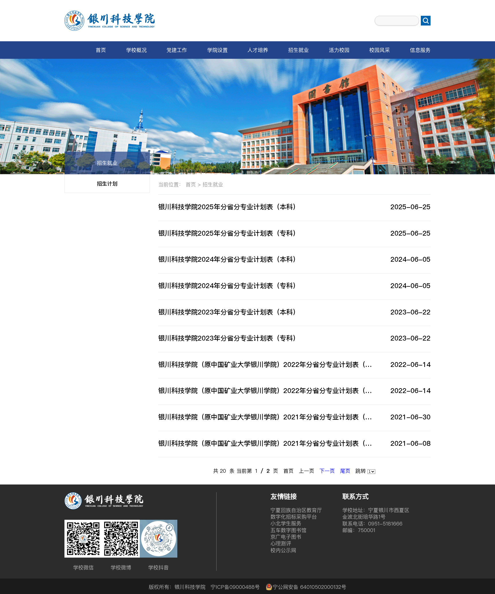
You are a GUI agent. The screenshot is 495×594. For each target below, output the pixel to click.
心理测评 (280, 543)
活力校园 (339, 50)
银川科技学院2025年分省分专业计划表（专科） (228, 233)
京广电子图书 (285, 537)
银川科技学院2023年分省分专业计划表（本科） (228, 312)
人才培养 (257, 50)
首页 (101, 50)
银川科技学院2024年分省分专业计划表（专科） (228, 285)
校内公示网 (283, 550)
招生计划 (107, 183)
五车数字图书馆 (288, 530)
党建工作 (176, 50)
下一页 (327, 471)
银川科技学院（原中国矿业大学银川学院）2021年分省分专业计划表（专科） (267, 417)
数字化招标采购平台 (293, 517)
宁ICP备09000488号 (235, 587)
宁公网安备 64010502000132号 (309, 587)
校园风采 (379, 50)
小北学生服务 (285, 523)
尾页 (345, 471)
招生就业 (298, 50)
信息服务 (420, 50)
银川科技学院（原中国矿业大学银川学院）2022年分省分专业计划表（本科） (267, 364)
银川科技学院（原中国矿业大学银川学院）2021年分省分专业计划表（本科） (267, 443)
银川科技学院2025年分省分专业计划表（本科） (228, 207)
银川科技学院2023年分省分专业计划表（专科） (228, 338)
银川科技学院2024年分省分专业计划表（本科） (228, 259)
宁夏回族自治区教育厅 (296, 510)
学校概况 (136, 50)
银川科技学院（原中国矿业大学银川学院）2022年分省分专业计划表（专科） (267, 390)
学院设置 (217, 50)
